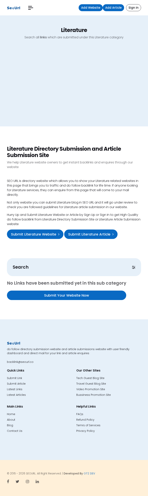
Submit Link (14, 378)
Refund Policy (85, 420)
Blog (10, 425)
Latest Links (14, 389)
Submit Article (16, 384)
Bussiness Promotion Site (93, 395)
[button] (30, 8)
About (11, 420)
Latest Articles (16, 395)
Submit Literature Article (89, 234)
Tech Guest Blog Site (90, 378)
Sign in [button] (134, 8)
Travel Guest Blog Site (91, 384)
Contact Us (14, 431)
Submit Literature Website (33, 234)
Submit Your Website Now (66, 295)
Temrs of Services (88, 425)
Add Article (113, 8)
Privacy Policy (85, 431)
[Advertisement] (74, 86)
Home (11, 414)
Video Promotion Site (90, 389)
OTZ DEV (89, 473)
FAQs (79, 414)
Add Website (90, 8)
